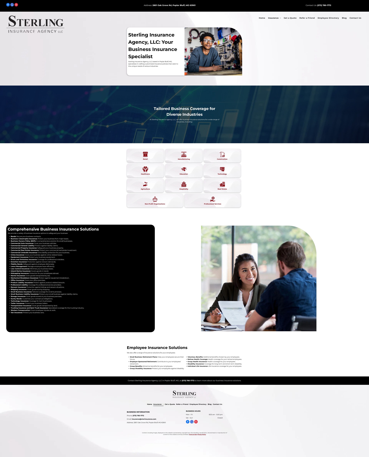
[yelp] (16, 5)
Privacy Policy (201, 434)
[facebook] (8, 5)
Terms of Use (193, 434)
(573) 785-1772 (188, 381)
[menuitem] (262, 18)
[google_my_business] (12, 5)
